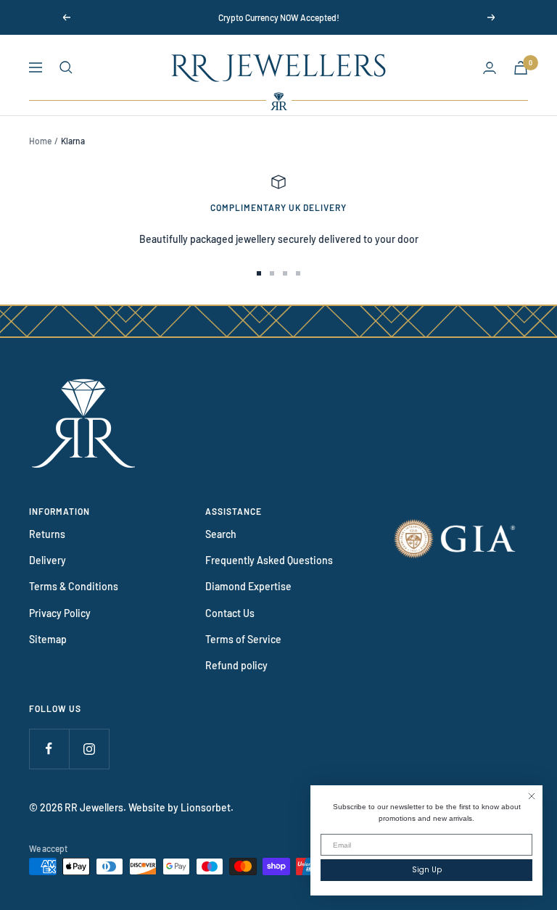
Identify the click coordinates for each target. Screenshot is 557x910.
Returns (47, 534)
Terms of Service (243, 639)
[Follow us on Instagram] (89, 749)
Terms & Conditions (73, 586)
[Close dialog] (531, 796)
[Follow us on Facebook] (49, 749)
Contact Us (230, 613)
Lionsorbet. (207, 807)
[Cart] (520, 68)
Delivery (47, 560)
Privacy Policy (60, 613)
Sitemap (48, 639)
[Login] (489, 68)
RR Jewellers (94, 807)
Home (40, 141)
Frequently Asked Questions (269, 560)
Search (220, 534)
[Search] (66, 67)
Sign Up (427, 869)
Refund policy (236, 665)
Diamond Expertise (248, 586)
